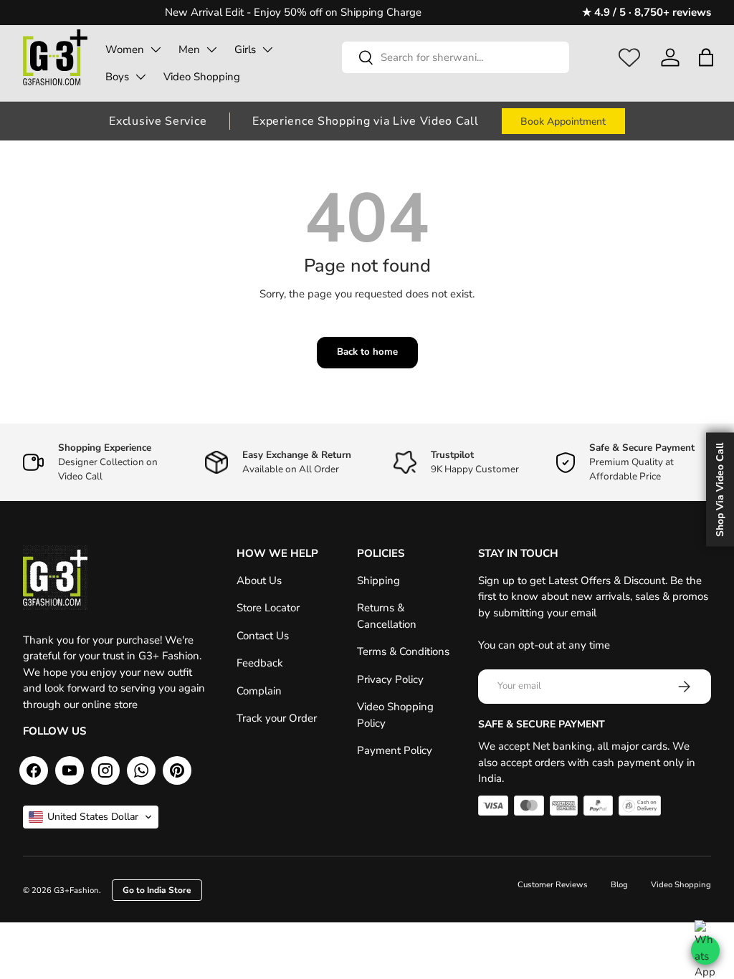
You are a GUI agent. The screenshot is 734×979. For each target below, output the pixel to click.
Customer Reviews (553, 884)
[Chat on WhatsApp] (705, 950)
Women (124, 49)
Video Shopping (201, 77)
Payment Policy (394, 750)
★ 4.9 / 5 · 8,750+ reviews (646, 12)
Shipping (378, 580)
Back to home (367, 351)
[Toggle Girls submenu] (267, 49)
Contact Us (263, 636)
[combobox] (455, 57)
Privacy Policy (390, 679)
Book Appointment (563, 121)
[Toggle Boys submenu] (140, 76)
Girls (245, 49)
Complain (259, 691)
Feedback (260, 663)
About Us (259, 580)
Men (189, 49)
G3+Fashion (76, 890)
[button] (705, 57)
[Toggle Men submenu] (211, 49)
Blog (619, 884)
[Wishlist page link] (629, 57)
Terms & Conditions (403, 651)
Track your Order (277, 718)
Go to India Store (157, 890)
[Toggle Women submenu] (155, 49)
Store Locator (268, 608)
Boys (117, 77)
